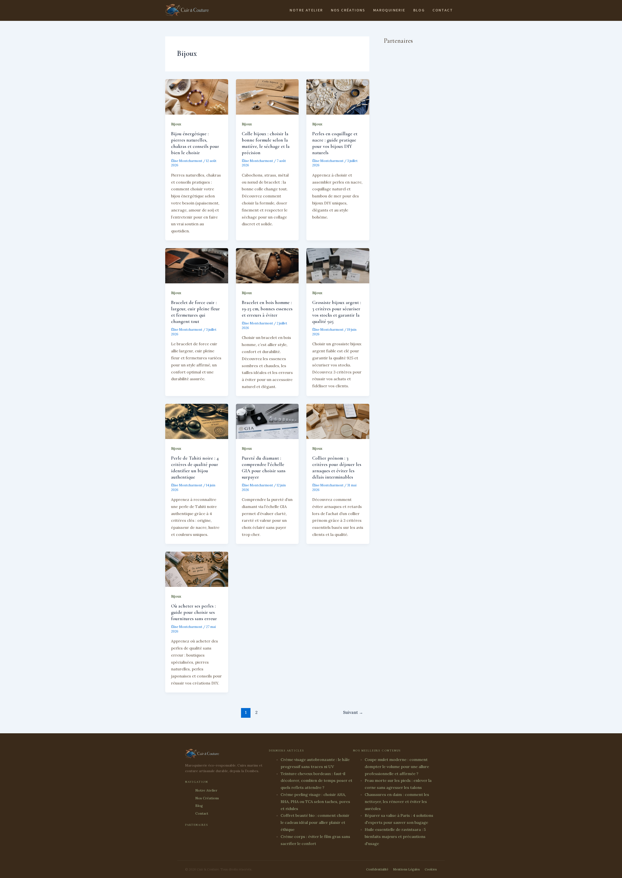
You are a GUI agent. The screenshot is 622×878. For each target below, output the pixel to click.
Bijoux (176, 124)
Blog (419, 10)
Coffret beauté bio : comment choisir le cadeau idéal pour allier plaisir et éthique (315, 822)
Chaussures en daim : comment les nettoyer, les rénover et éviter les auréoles (397, 801)
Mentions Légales (406, 869)
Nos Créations (348, 10)
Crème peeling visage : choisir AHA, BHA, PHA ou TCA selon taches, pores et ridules (315, 801)
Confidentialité (377, 869)
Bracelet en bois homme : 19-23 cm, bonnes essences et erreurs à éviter (267, 309)
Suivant (353, 712)
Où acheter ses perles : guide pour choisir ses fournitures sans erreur (194, 612)
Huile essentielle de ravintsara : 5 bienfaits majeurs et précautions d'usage (395, 836)
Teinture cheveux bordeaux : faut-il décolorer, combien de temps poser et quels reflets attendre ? (316, 780)
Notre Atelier (306, 10)
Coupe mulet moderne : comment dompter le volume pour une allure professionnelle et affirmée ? (397, 766)
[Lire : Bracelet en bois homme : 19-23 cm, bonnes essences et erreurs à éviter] (267, 265)
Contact (442, 10)
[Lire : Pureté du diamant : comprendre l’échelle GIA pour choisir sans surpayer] (267, 420)
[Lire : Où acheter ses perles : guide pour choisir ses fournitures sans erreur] (196, 568)
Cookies (431, 869)
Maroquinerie (389, 10)
